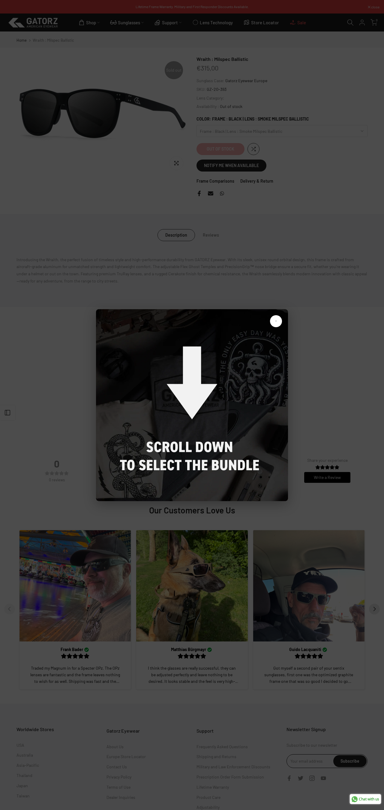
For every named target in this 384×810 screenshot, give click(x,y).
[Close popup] (276, 321)
